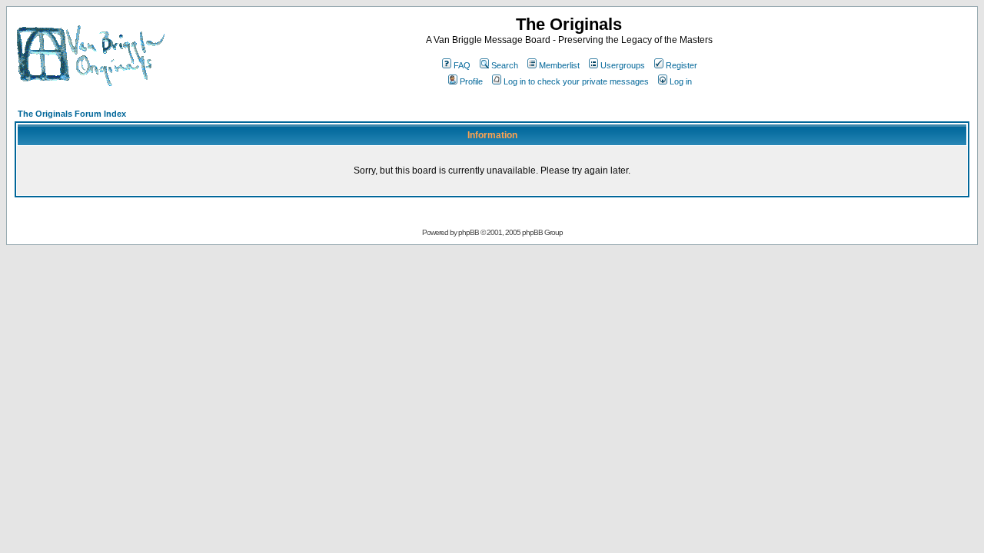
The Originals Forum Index (72, 113)
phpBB (468, 232)
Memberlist (559, 65)
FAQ (462, 65)
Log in (681, 81)
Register (681, 65)
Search (504, 65)
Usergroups (622, 65)
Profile (471, 81)
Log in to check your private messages (576, 81)
